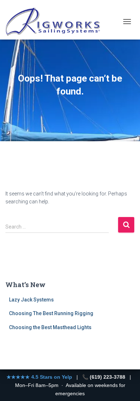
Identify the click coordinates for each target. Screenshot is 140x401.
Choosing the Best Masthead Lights (50, 327)
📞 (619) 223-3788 (103, 377)
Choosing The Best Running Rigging (51, 313)
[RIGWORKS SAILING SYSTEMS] (56, 21)
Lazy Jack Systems (31, 300)
